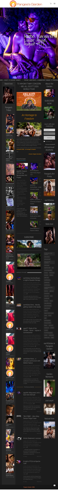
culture (18, 191)
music (29, 425)
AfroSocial (33, 469)
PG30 (50, 315)
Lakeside (34, 314)
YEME (22, 204)
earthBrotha (47, 280)
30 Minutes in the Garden (48, 253)
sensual (29, 402)
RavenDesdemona (30, 472)
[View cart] (50, 3)
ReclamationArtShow (21, 203)
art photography (32, 286)
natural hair (36, 290)
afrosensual (19, 186)
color (32, 287)
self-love (51, 325)
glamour (51, 291)
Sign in (49, 138)
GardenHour (30, 289)
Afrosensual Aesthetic (36, 338)
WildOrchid (37, 472)
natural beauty (23, 198)
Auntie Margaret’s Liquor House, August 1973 (35, 173)
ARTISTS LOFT (9, 206)
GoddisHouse (19, 194)
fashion (46, 291)
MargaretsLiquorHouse (21, 197)
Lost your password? (50, 144)
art (52, 267)
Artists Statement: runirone (32, 438)
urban (45, 335)
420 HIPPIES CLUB (10, 377)
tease (24, 293)
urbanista (18, 204)
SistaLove (46, 327)
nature (24, 317)
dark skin (46, 277)
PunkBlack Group (10, 400)
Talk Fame (35, 425)
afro (26, 185)
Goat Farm (46, 293)
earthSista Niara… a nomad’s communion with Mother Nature (31, 361)
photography (47, 320)
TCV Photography (35, 292)
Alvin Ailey (29, 424)
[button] (29, 134)
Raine (33, 344)
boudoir (25, 287)
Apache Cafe (38, 469)
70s (24, 185)
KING (18, 195)
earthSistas (25, 289)
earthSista (19, 192)
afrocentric (46, 256)
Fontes (22, 192)
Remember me (48, 141)
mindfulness (34, 371)
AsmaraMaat (24, 188)
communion (32, 368)
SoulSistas (8, 281)
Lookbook (46, 298)
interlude (39, 400)
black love (19, 189)
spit (24, 403)
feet (33, 400)
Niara (33, 375)
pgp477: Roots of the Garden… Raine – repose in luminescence (32, 330)
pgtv (32, 425)
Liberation (25, 371)
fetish (35, 400)
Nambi (30, 470)
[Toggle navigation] (54, 3)
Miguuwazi (25, 402)
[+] (22, 166)
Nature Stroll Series (27, 375)
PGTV (35, 421)
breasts (28, 287)
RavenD (24, 472)
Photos (18, 182)
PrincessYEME (19, 201)
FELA (28, 470)
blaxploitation (24, 189)
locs (37, 314)
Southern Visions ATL (36, 402)
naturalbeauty (19, 200)
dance (32, 424)
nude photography (34, 445)
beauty (37, 286)
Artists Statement (26, 445)
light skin (25, 290)
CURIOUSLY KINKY (10, 230)
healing (23, 194)
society (46, 330)
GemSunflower (37, 289)
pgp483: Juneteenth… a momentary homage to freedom (35, 201)
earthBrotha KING (23, 191)
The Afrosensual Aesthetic (35, 284)
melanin (18, 198)
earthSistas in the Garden (48, 288)
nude (30, 292)
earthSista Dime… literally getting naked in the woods (35, 216)
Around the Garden (21, 159)
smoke (52, 327)
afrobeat (28, 469)
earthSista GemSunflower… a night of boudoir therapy (35, 187)
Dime (40, 311)
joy (34, 370)
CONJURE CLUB (9, 329)
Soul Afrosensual (10, 183)
